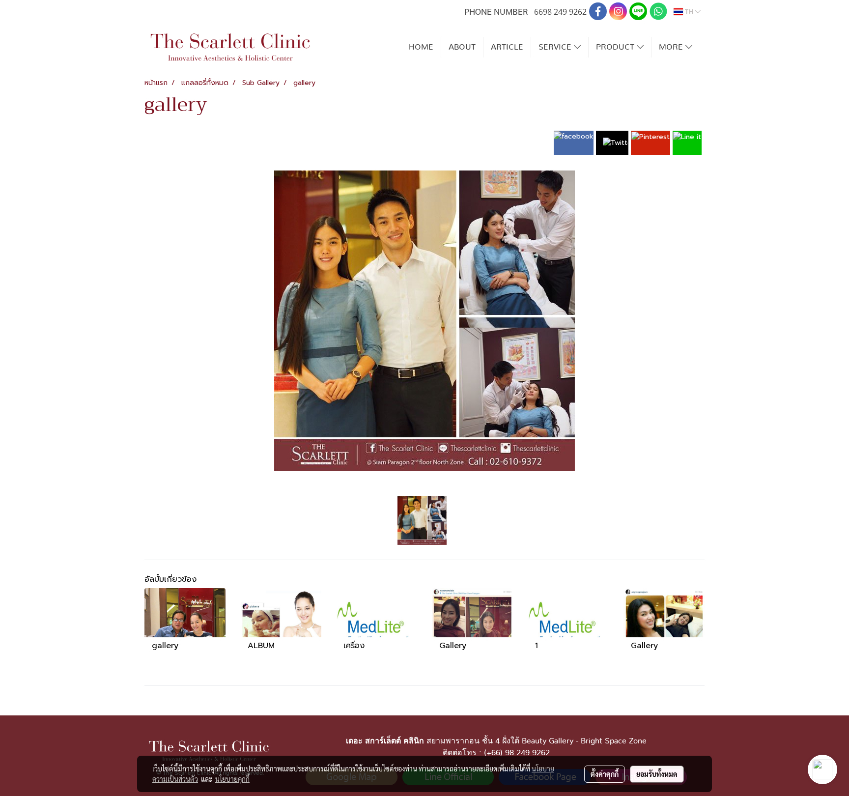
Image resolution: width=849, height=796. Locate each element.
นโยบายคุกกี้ (232, 778)
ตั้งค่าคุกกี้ (605, 773)
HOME (421, 47)
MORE (672, 47)
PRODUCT (616, 47)
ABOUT (462, 47)
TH (689, 11)
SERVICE (556, 47)
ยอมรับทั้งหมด (657, 773)
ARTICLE (507, 47)
